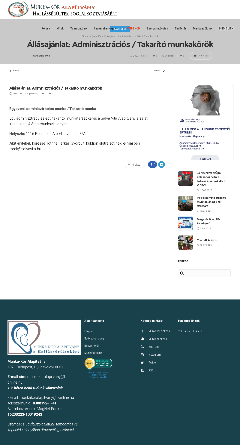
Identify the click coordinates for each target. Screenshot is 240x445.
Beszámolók (91, 345)
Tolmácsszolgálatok (190, 331)
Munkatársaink (93, 352)
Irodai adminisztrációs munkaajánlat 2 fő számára (211, 202)
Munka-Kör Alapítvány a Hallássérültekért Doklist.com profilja (98, 374)
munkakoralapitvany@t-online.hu (47, 397)
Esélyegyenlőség (94, 338)
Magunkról (90, 331)
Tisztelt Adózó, (207, 240)
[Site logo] (62, 9)
